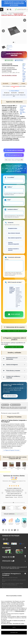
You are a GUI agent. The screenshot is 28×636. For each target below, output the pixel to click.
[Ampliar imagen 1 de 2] (3, 47)
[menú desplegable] (9, 9)
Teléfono (10, 187)
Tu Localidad (11, 177)
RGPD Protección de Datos (15, 282)
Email (9, 199)
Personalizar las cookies (18, 623)
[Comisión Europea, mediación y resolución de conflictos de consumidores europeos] (22, 543)
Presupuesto (15, 83)
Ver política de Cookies (6, 623)
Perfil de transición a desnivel (13, 249)
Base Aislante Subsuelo (14, 233)
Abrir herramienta (11, 395)
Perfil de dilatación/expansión (13, 243)
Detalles (23, 83)
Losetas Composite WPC (6, 14)
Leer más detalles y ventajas (9, 75)
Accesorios (10, 222)
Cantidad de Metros (12, 209)
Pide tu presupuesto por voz (14, 155)
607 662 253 (21, 92)
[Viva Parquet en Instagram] (7, 539)
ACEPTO (14, 627)
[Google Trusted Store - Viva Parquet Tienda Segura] (14, 543)
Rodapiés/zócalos (12, 228)
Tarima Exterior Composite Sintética (16, 12)
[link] (7, 508)
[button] (14, 557)
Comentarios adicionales (14, 257)
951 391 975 (14, 92)
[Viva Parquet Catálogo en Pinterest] (4, 539)
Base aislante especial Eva (14, 238)
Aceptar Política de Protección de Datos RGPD (12, 290)
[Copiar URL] (18, 530)
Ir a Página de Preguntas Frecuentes (11, 450)
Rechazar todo (14, 632)
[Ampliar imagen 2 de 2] (9, 49)
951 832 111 (6, 92)
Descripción (5, 83)
